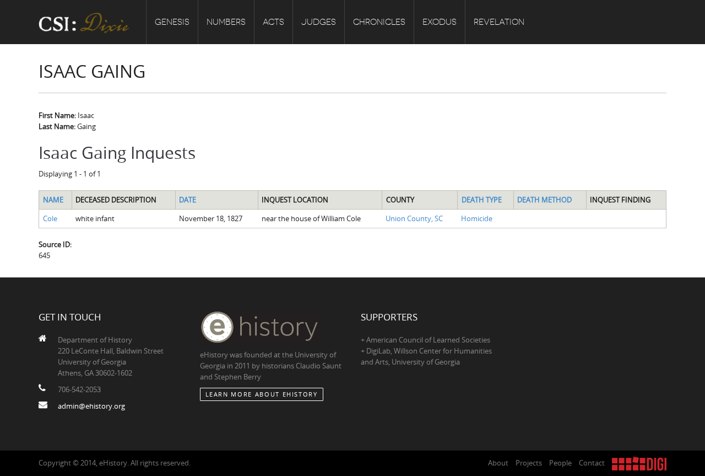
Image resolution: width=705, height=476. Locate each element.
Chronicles (379, 22)
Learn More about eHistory (261, 394)
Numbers (226, 22)
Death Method (544, 200)
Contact (592, 463)
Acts (273, 22)
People (560, 463)
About (498, 463)
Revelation (499, 22)
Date (187, 200)
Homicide (476, 218)
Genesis (172, 22)
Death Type (482, 200)
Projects (529, 463)
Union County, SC (414, 218)
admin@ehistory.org (91, 406)
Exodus (439, 22)
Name (53, 200)
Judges (318, 22)
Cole (50, 218)
